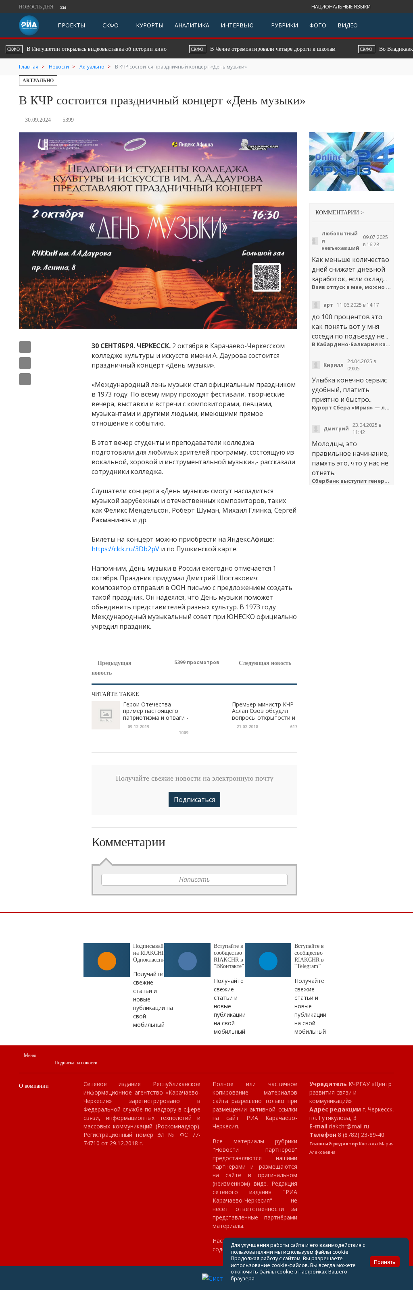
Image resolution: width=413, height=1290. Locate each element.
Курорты (148, 25)
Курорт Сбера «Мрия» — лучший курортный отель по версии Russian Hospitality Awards (352, 407)
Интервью (237, 25)
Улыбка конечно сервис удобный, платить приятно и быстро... (349, 390)
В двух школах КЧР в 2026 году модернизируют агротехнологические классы (258, 7)
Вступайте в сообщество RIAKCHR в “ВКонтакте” (229, 956)
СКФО (110, 25)
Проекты (71, 25)
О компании (34, 1086)
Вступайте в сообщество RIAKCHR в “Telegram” (309, 956)
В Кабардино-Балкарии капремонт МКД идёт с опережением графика (352, 344)
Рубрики (283, 25)
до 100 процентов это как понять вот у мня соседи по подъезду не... (350, 326)
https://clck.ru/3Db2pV (125, 548)
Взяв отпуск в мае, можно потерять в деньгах (352, 287)
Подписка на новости (75, 1063)
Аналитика (192, 25)
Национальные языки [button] (341, 6)
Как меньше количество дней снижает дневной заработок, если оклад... (350, 269)
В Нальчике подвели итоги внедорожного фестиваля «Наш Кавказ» (309, 49)
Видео (348, 25)
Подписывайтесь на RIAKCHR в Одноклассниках (153, 953)
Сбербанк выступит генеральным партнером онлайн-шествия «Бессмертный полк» (352, 481)
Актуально (38, 80)
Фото (317, 25)
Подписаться (194, 799)
